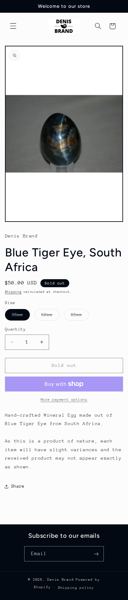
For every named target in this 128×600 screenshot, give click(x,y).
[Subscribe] (96, 553)
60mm (50, 316)
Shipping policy (76, 588)
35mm (21, 316)
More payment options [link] (64, 399)
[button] (13, 26)
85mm (80, 316)
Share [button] (18, 486)
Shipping (13, 292)
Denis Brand (60, 580)
